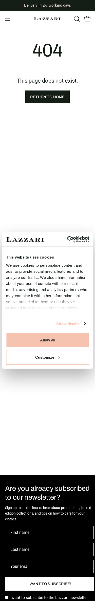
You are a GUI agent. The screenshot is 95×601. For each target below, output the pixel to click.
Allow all (47, 340)
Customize (44, 357)
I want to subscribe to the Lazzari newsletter (48, 597)
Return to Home (47, 97)
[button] (76, 18)
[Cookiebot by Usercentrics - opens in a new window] (67, 239)
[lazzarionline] (48, 19)
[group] (47, 5)
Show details (67, 323)
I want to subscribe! (49, 584)
